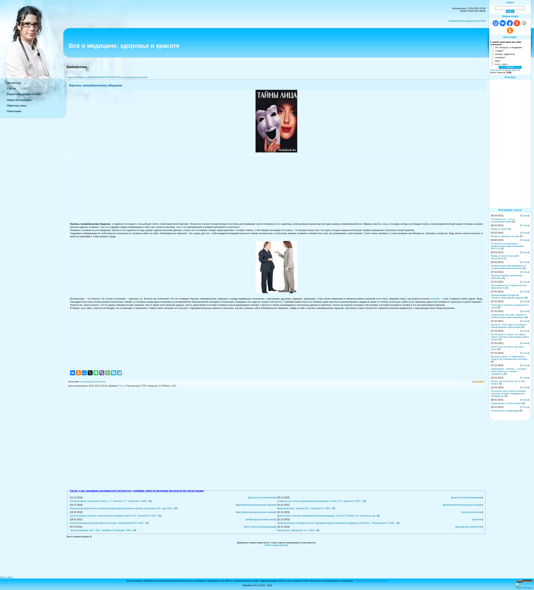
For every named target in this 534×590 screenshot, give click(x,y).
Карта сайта (6, 577)
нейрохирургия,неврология (261, 519)
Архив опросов (512, 70)
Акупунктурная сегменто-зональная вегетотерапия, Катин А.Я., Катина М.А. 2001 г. (114, 515)
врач (497, 61)
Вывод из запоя (499, 229)
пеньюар (435, 298)
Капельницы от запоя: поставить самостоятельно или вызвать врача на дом (510, 337)
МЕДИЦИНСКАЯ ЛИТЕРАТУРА (103, 77)
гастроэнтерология (472, 512)
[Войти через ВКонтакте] (503, 23)
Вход (476, 21)
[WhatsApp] (107, 372)
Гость (122, 385)
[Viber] (101, 372)
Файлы (81, 77)
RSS (483, 21)
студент (499, 50)
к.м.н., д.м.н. (501, 64)
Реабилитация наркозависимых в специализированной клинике (508, 266)
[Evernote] (95, 372)
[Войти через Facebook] (510, 23)
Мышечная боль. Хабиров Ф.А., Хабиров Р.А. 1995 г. (304, 508)
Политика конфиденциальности (371, 581)
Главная (452, 21)
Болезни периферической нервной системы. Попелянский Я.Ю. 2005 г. (107, 523)
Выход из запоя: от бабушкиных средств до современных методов (509, 357)
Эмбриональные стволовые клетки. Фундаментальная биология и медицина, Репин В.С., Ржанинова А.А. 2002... (336, 523)
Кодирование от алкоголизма (506, 403)
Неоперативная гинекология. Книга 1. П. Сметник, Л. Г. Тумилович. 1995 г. (109, 501)
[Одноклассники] (78, 372)
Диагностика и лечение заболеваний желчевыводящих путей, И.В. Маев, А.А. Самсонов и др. (326, 515)
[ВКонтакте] (72, 372)
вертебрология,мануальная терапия (256, 505)
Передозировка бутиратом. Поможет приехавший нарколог (507, 296)
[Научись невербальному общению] (276, 151)
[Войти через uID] (495, 23)
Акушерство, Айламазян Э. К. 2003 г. (296, 530)
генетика (477, 519)
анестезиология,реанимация (467, 497)
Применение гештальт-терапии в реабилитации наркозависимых (508, 315)
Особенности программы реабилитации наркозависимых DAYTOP (507, 246)
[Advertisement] (276, 189)
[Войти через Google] (524, 23)
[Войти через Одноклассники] (510, 30)
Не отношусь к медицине (508, 47)
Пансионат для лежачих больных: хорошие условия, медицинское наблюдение (509, 393)
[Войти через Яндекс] (517, 23)
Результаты (496, 70)
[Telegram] (119, 372)
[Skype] (113, 372)
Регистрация (465, 21)
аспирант (500, 57)
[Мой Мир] (84, 372)
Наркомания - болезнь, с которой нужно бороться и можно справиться (508, 371)
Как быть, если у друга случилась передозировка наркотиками (509, 325)
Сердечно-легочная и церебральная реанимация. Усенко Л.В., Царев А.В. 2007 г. (320, 501)
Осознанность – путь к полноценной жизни (503, 220)
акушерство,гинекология (262, 497)
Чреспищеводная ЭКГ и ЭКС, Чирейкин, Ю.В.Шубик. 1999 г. (101, 530)
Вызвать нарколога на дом (505, 236)
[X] (90, 372)
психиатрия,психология (134, 77)
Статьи (525, 215)
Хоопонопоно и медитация (505, 410)
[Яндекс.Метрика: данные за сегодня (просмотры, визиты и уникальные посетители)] (524, 586)
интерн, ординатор (505, 54)
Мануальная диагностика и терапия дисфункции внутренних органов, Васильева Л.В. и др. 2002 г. (122, 508)
